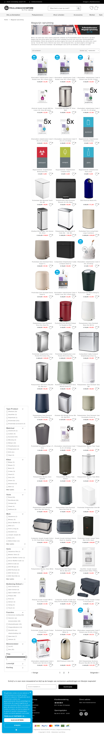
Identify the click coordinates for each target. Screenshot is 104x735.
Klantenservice (95, 2)
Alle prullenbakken (13, 15)
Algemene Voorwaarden (41, 729)
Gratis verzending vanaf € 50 (16, 2)
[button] (17, 716)
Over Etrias (32, 699)
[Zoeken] (78, 8)
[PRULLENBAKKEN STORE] (18, 4)
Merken (92, 15)
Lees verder (25, 713)
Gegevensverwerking (63, 729)
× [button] (30, 692)
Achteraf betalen (36, 2)
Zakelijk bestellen (34, 713)
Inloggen (86, 2)
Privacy (52, 729)
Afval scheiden (58, 15)
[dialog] (17, 711)
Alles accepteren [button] (17, 720)
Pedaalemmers (37, 15)
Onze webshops (33, 705)
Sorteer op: (83, 50)
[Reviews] (58, 702)
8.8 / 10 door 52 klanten (62, 705)
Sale (100, 15)
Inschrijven (68, 687)
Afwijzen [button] (17, 725)
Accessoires (78, 15)
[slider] (16, 657)
